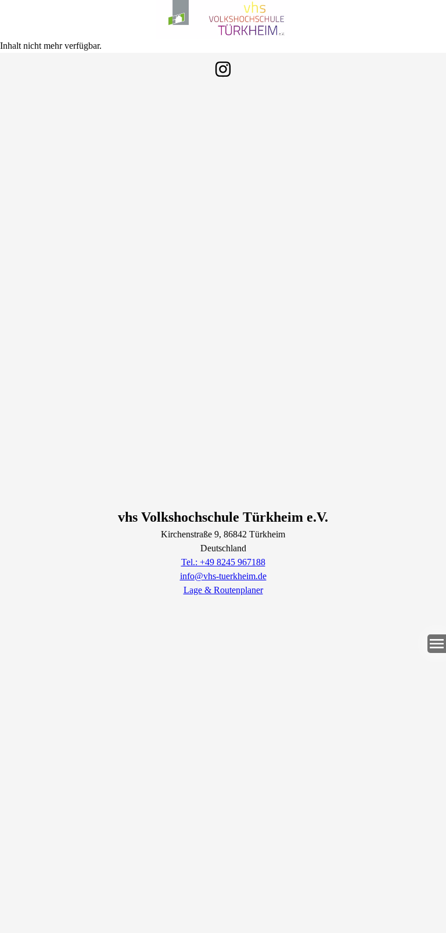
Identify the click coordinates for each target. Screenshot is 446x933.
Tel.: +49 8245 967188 (223, 562)
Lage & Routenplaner (223, 590)
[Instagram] (223, 69)
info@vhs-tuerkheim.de (223, 576)
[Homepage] (223, 19)
